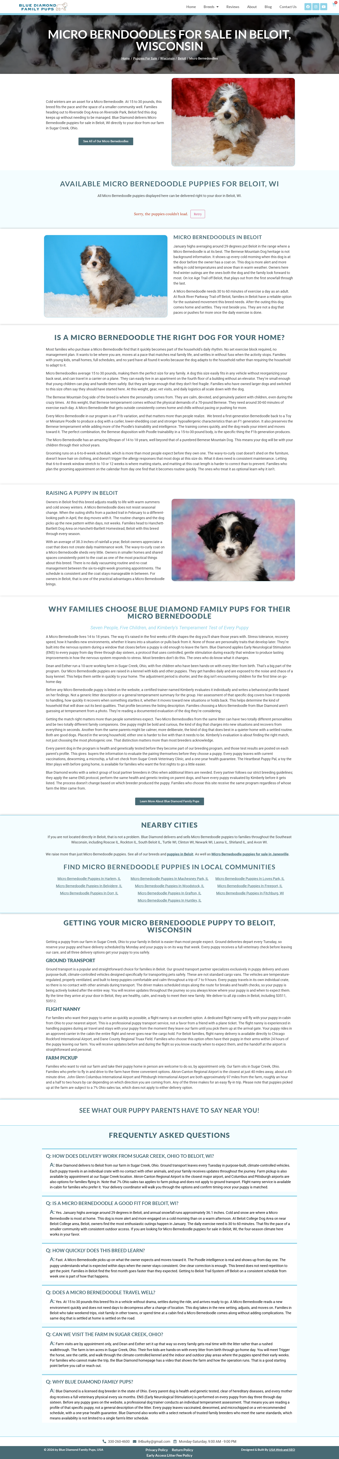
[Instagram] (315, 6)
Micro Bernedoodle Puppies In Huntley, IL (169, 900)
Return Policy (182, 1450)
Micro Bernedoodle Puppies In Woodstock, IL (169, 886)
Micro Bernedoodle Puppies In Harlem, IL (89, 879)
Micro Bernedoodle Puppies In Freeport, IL (249, 886)
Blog (268, 7)
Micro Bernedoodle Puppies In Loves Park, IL (249, 879)
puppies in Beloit (180, 854)
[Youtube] (323, 6)
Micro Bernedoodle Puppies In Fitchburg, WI (250, 893)
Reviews (232, 7)
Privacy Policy (157, 1450)
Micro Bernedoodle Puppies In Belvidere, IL (89, 886)
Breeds (209, 7)
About (252, 7)
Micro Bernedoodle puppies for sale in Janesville (250, 854)
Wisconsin (167, 58)
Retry (198, 214)
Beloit (182, 58)
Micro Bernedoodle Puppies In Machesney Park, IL (170, 879)
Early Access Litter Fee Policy (169, 1455)
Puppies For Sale (145, 58)
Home (191, 7)
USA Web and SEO (282, 1449)
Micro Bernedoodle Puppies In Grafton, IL (169, 893)
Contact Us (288, 7)
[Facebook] (308, 6)
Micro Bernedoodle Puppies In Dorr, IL (89, 893)
